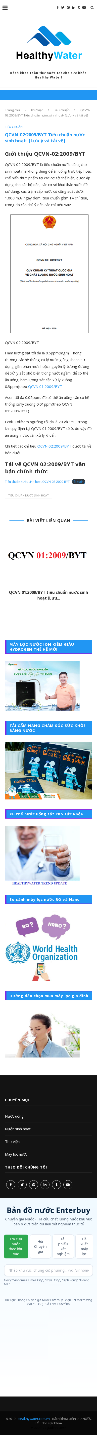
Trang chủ (12, 110)
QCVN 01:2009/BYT (45, 386)
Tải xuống (78, 482)
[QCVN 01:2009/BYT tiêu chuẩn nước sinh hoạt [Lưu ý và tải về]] (48, 558)
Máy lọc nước (16, 1154)
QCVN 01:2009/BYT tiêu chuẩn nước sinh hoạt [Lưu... (48, 595)
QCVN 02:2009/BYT (54, 446)
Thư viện (37, 110)
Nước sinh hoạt (18, 1128)
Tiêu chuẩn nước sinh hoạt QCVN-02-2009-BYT (37, 482)
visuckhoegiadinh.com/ (48, 1427)
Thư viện (12, 1141)
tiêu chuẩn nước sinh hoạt (28, 495)
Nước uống (14, 1116)
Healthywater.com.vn (34, 1418)
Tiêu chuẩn (61, 110)
